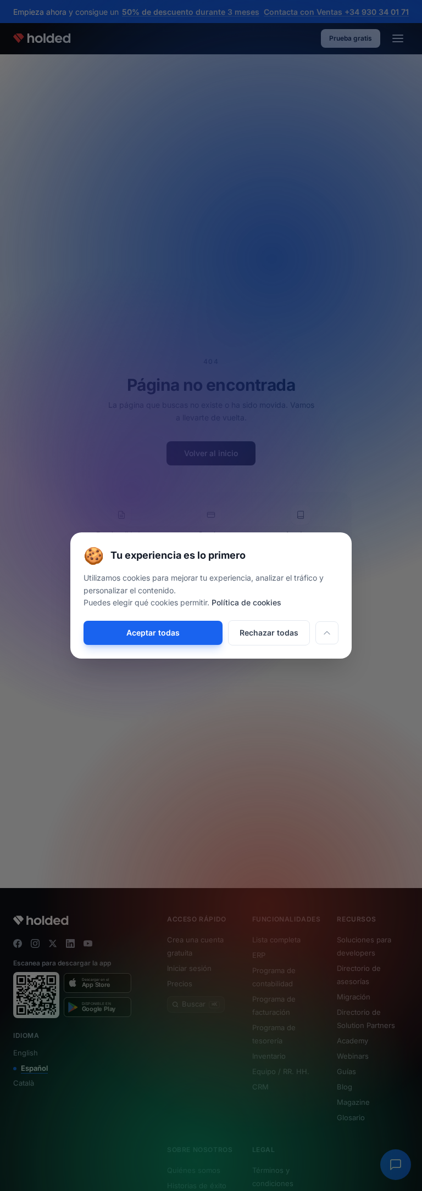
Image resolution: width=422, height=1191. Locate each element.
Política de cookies (246, 602)
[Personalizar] (326, 632)
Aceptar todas (153, 632)
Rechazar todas (269, 632)
